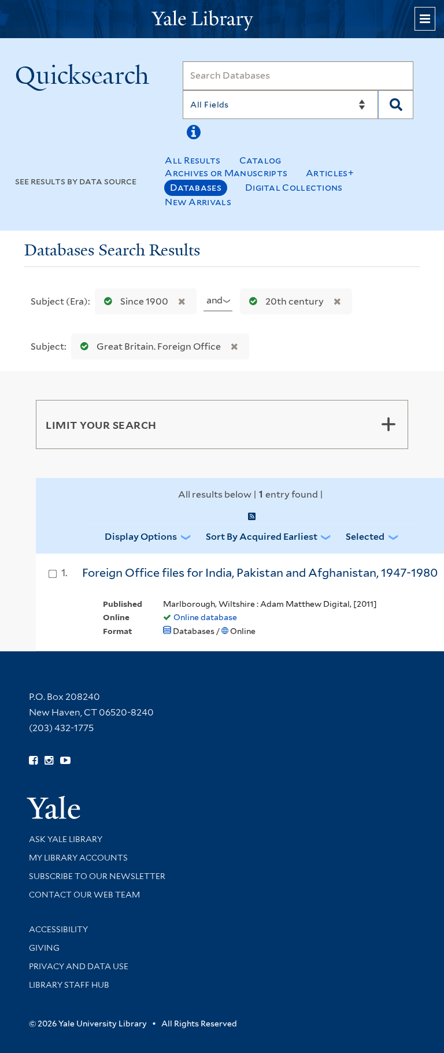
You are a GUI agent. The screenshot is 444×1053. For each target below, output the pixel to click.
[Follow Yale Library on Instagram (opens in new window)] (49, 760)
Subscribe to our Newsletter (97, 876)
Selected (365, 536)
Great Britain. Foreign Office (159, 346)
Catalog (260, 160)
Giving (44, 947)
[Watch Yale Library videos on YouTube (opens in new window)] (65, 760)
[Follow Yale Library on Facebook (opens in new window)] (33, 760)
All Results (192, 160)
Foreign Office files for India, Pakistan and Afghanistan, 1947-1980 (260, 573)
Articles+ (330, 173)
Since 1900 (144, 301)
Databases (195, 187)
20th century (294, 301)
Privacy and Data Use (78, 966)
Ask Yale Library (65, 839)
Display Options (141, 536)
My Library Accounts (78, 857)
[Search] (395, 104)
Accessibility (58, 929)
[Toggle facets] (388, 424)
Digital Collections (294, 187)
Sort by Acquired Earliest (261, 536)
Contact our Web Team (84, 894)
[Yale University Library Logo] (222, 19)
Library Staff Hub (69, 984)
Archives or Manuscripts (226, 173)
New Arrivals (198, 201)
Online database (205, 617)
